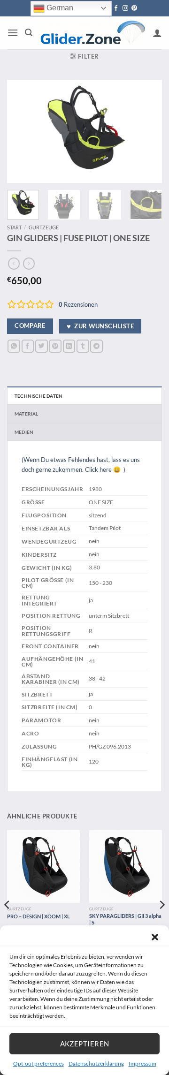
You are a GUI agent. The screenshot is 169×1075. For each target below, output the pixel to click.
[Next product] (14, 263)
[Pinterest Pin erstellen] (55, 346)
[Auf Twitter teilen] (41, 346)
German (59, 8)
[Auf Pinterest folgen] (134, 8)
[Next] (146, 131)
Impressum (142, 1063)
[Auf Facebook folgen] (116, 8)
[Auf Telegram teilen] (96, 346)
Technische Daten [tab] (38, 396)
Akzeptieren (84, 1043)
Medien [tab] (24, 432)
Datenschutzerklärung (96, 1063)
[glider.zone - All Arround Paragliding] (92, 33)
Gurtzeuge (44, 227)
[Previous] (22, 131)
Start (14, 227)
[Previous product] (29, 263)
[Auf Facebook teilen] (28, 346)
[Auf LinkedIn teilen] (69, 346)
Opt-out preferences (38, 1063)
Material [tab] (26, 413)
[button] (155, 937)
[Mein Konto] (157, 33)
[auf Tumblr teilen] (83, 346)
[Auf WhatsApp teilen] (14, 346)
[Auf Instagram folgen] (125, 8)
